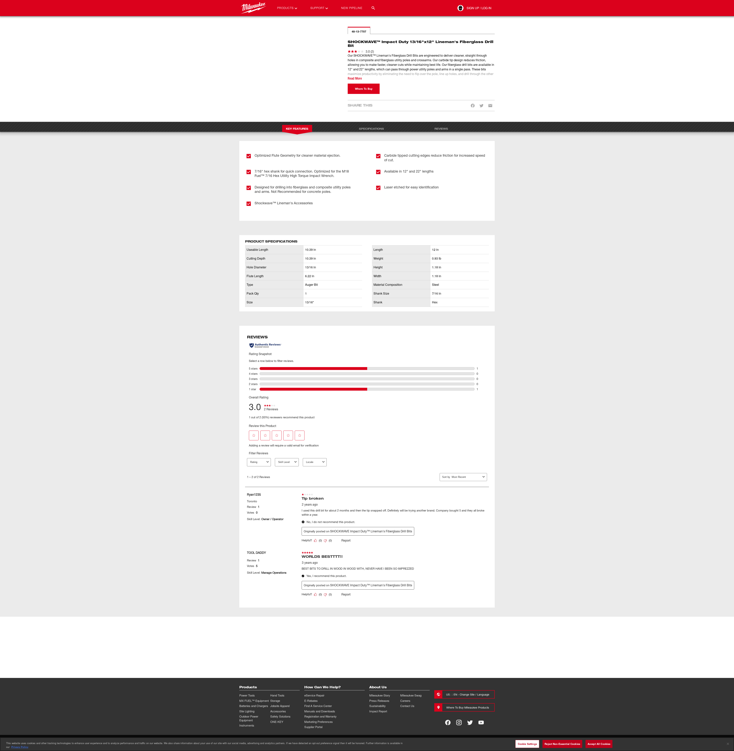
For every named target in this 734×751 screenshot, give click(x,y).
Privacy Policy (19, 747)
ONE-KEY (276, 722)
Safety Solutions (280, 716)
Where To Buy (363, 88)
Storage (275, 701)
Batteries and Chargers (253, 706)
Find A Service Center (318, 706)
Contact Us (407, 706)
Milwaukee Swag (410, 695)
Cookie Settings (527, 744)
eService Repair (314, 695)
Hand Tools (277, 695)
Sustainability (377, 706)
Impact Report (378, 711)
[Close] (728, 744)
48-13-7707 (359, 31)
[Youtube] (481, 722)
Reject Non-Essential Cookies (562, 744)
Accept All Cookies (599, 744)
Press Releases (379, 701)
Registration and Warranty (320, 716)
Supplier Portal (313, 727)
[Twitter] (470, 722)
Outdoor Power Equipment (248, 718)
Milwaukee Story (379, 695)
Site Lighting (246, 711)
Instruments (246, 725)
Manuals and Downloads (319, 711)
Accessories (278, 711)
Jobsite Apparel (280, 706)
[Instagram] (459, 722)
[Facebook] (448, 722)
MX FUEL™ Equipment (254, 701)
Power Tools (247, 695)
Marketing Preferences (318, 722)
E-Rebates (311, 701)
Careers (405, 701)
